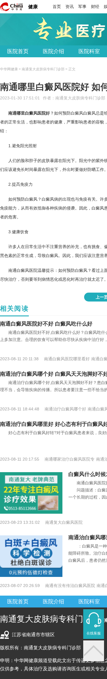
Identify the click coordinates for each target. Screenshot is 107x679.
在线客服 (93, 633)
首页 (57, 6)
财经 (95, 6)
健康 (33, 6)
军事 (82, 6)
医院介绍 (53, 51)
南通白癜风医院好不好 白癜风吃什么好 (46, 324)
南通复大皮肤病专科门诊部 (80, 98)
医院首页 (18, 51)
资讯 (69, 6)
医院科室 (89, 51)
